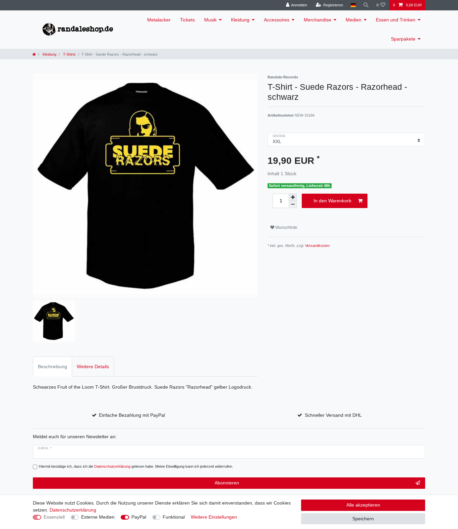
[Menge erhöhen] (293, 197)
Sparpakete (403, 39)
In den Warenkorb (332, 200)
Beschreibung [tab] (52, 366)
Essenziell (54, 517)
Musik (210, 19)
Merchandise (317, 19)
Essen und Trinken (395, 19)
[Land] (353, 5)
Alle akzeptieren (363, 505)
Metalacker (159, 19)
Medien (353, 19)
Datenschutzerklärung (73, 510)
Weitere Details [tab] (93, 366)
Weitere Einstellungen (214, 517)
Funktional (174, 517)
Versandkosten (317, 246)
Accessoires (276, 19)
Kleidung (240, 19)
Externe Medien (98, 517)
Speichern (363, 518)
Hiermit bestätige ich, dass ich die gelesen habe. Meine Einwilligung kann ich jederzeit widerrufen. (136, 466)
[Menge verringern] (293, 204)
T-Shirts (69, 54)
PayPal (138, 517)
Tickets (187, 19)
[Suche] (366, 5)
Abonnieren (227, 482)
